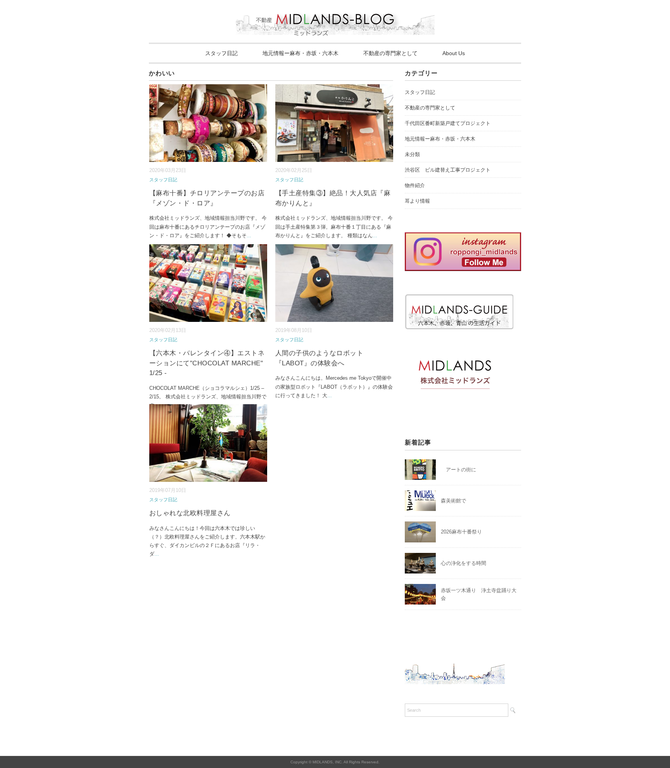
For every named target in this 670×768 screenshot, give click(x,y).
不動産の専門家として (390, 53)
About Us (453, 53)
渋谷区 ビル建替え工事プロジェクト (447, 170)
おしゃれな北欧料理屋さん (190, 513)
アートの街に (458, 470)
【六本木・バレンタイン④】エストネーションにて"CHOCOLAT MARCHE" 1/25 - (207, 363)
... (249, 235)
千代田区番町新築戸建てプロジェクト (447, 123)
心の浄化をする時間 (463, 563)
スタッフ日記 (221, 53)
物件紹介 (415, 185)
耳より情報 (417, 201)
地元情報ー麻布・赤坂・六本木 (300, 53)
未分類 (412, 154)
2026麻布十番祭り (464, 532)
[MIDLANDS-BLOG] (335, 9)
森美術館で (453, 501)
